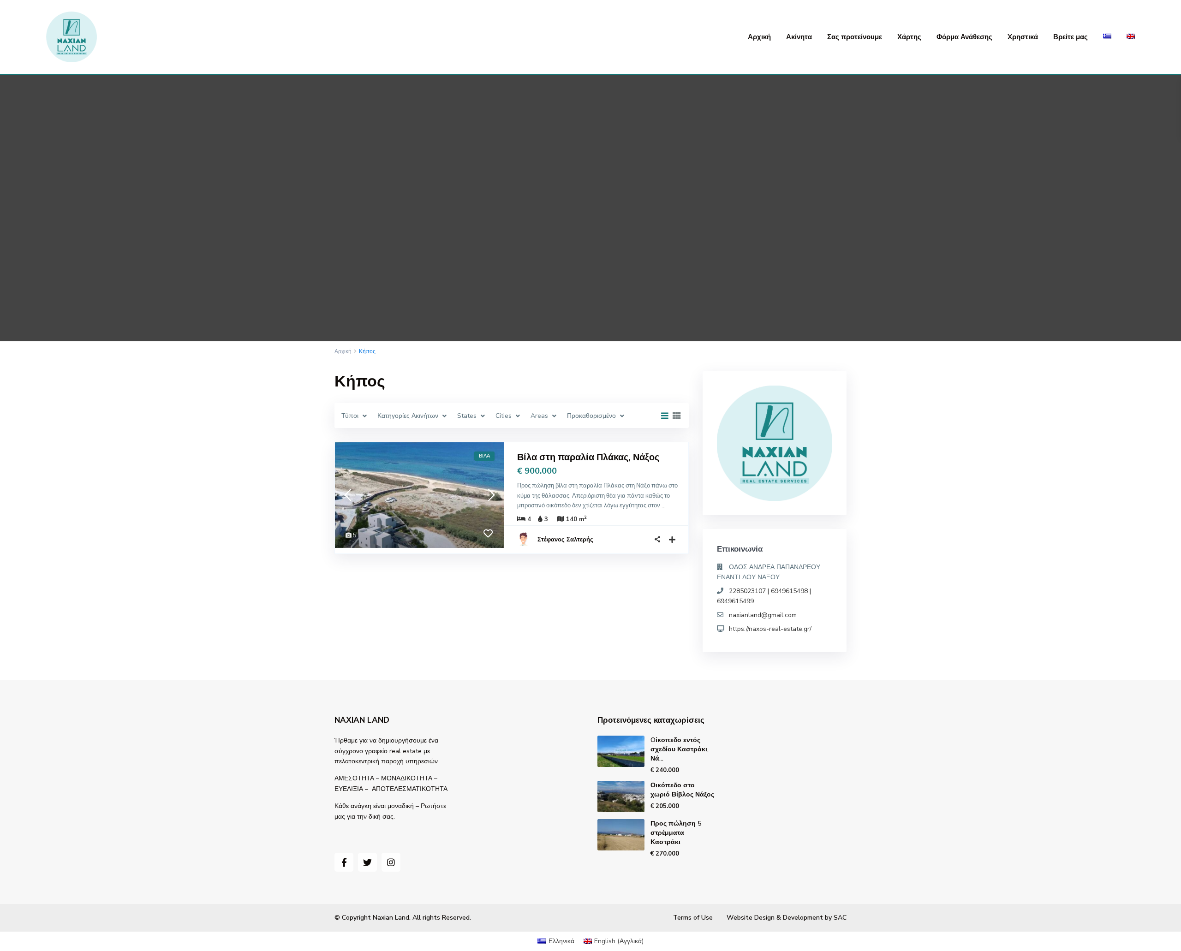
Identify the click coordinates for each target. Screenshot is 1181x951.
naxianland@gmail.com (763, 615)
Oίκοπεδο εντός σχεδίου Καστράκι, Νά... (679, 749)
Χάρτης (909, 37)
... (664, 505)
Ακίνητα (799, 37)
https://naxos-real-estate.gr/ (770, 628)
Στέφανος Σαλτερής (565, 539)
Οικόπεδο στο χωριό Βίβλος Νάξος (682, 790)
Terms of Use (693, 917)
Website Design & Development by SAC (787, 917)
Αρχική (759, 37)
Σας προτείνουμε (854, 37)
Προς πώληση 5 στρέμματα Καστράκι (675, 832)
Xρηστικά (1023, 37)
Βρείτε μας (1070, 37)
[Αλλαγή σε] (1107, 37)
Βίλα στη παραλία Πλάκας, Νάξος (588, 457)
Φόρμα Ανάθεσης (964, 37)
